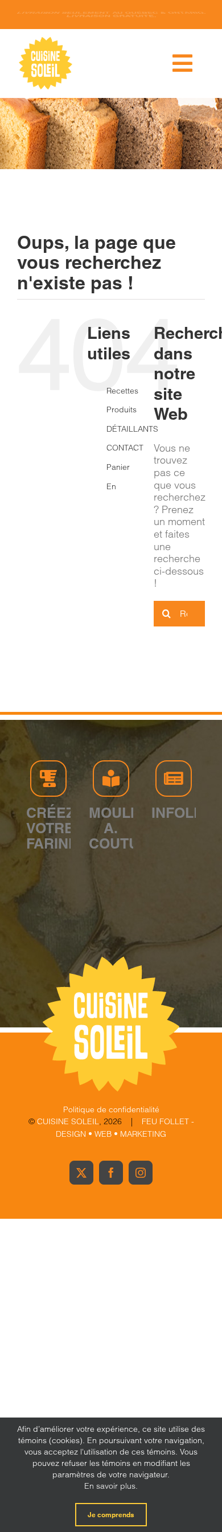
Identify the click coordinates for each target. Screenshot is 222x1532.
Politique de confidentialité (111, 1109)
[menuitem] (121, 487)
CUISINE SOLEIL (68, 1121)
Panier (118, 467)
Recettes (122, 391)
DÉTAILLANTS (132, 429)
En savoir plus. (111, 1486)
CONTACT (124, 448)
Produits (121, 409)
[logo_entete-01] (45, 39)
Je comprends (111, 1514)
